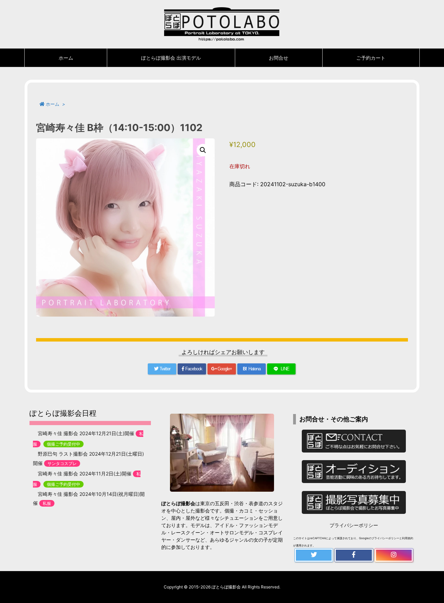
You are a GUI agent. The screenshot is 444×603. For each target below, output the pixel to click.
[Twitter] (314, 555)
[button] (203, 150)
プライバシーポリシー (354, 525)
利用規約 (407, 538)
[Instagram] (394, 555)
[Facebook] (354, 555)
